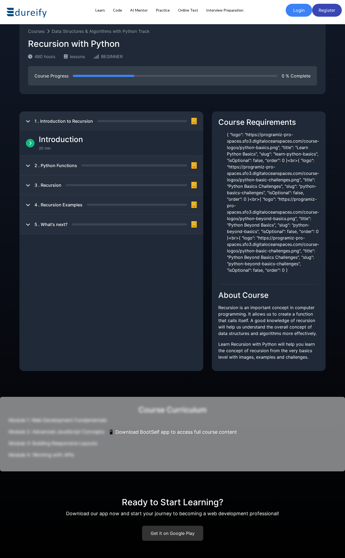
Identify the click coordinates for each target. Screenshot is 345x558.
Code (117, 10)
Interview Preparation (224, 10)
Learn (100, 10)
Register (327, 10)
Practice (163, 10)
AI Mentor (139, 10)
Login (299, 10)
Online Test (188, 10)
